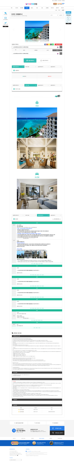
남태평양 (47, 7)
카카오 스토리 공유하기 (49, 44)
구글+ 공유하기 (47, 44)
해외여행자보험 (60, 438)
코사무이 (16, 7)
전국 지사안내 (37, 423)
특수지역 (52, 7)
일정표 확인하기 (43, 66)
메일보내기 (58, 44)
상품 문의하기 (56, 66)
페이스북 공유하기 (45, 44)
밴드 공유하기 (51, 44)
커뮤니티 (62, 7)
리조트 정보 (30, 66)
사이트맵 (63, 0)
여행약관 (50, 438)
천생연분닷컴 (31, 4)
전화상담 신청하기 (59, 433)
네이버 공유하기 (53, 44)
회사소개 (14, 438)
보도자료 (59, 0)
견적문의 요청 (58, 428)
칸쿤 (42, 7)
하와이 (27, 7)
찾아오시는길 (23, 438)
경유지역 (57, 7)
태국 (11, 7)
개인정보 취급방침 (41, 438)
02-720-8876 (28, 451)
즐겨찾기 (56, 0)
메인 (53, 0)
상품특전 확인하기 (18, 66)
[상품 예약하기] (30, 60)
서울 (19, 423)
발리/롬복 (21, 7)
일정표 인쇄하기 (56, 219)
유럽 (37, 7)
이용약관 (32, 438)
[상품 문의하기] (44, 60)
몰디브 (32, 7)
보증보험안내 (56, 423)
